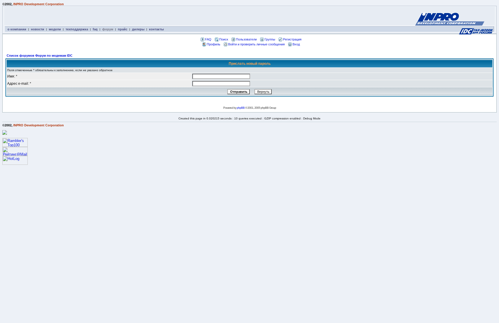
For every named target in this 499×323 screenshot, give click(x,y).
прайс (122, 29)
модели (55, 29)
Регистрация (292, 39)
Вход (296, 44)
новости (37, 29)
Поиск (223, 39)
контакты (156, 29)
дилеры (138, 29)
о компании (17, 29)
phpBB (241, 107)
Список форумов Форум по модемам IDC (39, 55)
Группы (270, 39)
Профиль (213, 44)
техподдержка (77, 29)
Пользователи (246, 39)
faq (95, 29)
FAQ (208, 39)
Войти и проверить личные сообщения (256, 44)
